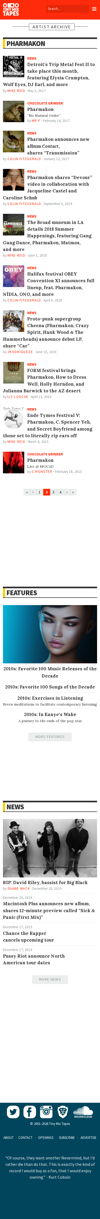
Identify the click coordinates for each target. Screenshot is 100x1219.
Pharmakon (25, 43)
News (15, 806)
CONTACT (25, 1137)
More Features (50, 736)
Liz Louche (18, 396)
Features (21, 592)
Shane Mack (18, 888)
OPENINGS (45, 1137)
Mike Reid (16, 90)
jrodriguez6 (20, 352)
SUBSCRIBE (67, 1137)
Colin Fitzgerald (24, 159)
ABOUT (8, 1137)
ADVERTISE (89, 1137)
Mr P (36, 120)
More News (50, 979)
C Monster (42, 471)
